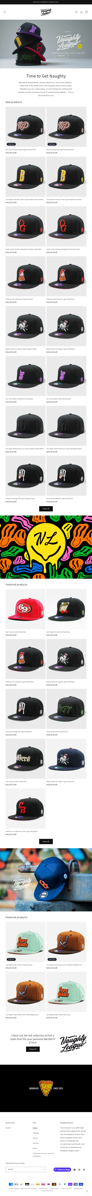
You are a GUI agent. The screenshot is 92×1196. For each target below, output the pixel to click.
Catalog (36, 1133)
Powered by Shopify (31, 1188)
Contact (36, 1143)
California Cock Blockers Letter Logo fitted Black (22, 831)
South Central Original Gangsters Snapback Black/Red (24, 249)
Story (35, 1148)
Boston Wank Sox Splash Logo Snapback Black (21, 349)
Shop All (32, 1049)
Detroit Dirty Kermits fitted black (57, 732)
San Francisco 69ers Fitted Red (16, 632)
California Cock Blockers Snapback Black (19, 299)
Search (8, 1128)
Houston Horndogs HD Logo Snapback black (20, 498)
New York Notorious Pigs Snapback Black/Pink (21, 150)
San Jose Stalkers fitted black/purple (58, 399)
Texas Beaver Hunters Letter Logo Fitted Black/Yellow (63, 199)
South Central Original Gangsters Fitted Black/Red (63, 249)
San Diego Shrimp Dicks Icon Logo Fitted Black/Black (64, 449)
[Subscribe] (43, 1169)
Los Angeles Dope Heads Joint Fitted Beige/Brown (22, 1015)
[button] (4, 12)
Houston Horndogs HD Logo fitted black (59, 498)
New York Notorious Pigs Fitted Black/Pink (60, 150)
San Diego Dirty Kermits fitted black (58, 632)
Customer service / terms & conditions (43, 1154)
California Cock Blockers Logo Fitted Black (60, 299)
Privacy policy (54, 1188)
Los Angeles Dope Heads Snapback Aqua (19, 965)
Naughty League (19, 1188)
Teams (35, 1138)
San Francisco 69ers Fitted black (16, 781)
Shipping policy (78, 1188)
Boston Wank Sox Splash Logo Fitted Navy (60, 781)
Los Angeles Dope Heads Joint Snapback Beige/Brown (64, 965)
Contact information (47, 1190)
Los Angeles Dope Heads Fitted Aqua (58, 1015)
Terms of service (66, 1188)
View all (46, 509)
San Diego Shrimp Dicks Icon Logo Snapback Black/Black (25, 449)
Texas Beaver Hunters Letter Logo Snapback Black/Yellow (24, 199)
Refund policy (43, 1188)
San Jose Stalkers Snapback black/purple (19, 399)
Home (35, 1128)
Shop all (61, 55)
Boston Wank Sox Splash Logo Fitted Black (60, 349)
